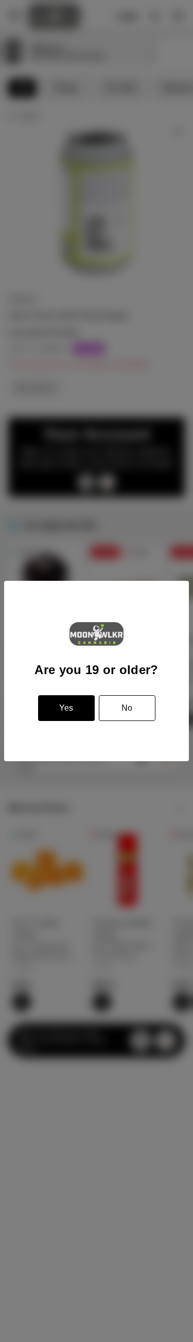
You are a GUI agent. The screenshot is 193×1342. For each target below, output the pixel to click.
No (126, 707)
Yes (66, 707)
